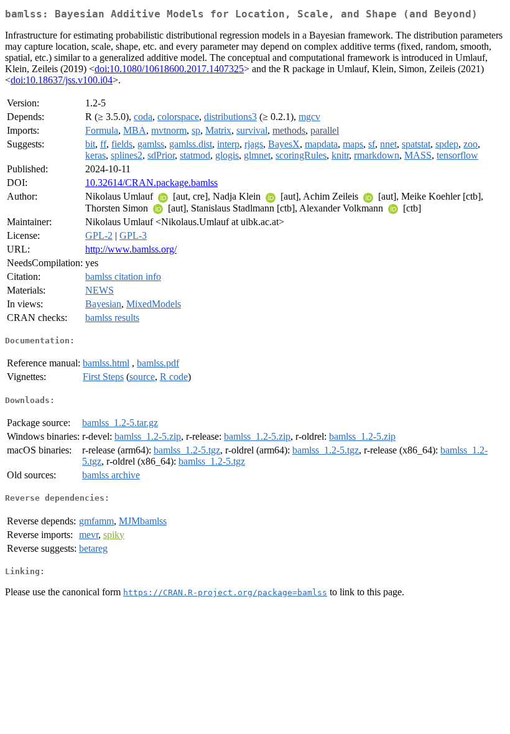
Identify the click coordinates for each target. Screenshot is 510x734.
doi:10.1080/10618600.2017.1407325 (169, 68)
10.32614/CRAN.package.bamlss (151, 182)
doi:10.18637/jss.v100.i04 (62, 80)
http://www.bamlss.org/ (131, 249)
